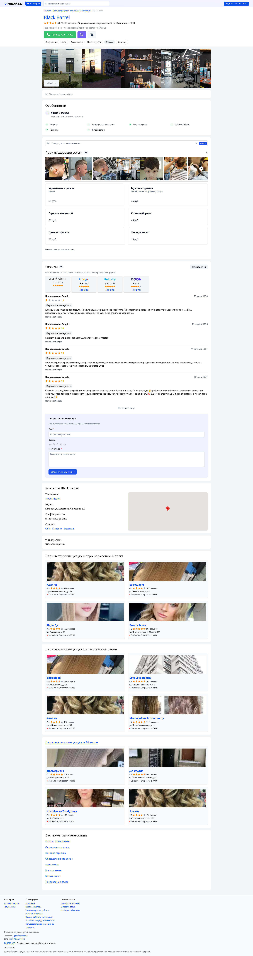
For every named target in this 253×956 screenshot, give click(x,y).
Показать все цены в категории (59, 249)
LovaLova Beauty (140, 677)
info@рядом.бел (17, 939)
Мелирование (53, 870)
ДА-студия (136, 771)
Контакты (122, 42)
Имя (51, 429)
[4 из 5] (61, 444)
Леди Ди (53, 625)
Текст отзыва (55, 449)
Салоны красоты (60, 10)
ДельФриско (55, 771)
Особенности (77, 42)
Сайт (47, 528)
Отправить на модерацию (63, 472)
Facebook (57, 528)
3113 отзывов (69, 23)
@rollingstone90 (21, 935)
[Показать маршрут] (91, 34)
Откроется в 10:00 (125, 23)
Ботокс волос (53, 876)
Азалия (52, 584)
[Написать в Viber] (81, 34)
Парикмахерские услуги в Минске (71, 742)
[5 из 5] (64, 444)
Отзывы (109, 42)
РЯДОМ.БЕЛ (9, 943)
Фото (64, 42)
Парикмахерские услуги (80, 10)
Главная (47, 10)
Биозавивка (52, 864)
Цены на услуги (94, 42)
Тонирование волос (56, 881)
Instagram (69, 528)
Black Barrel (57, 17)
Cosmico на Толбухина (62, 811)
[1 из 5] (50, 444)
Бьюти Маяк (137, 625)
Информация (51, 42)
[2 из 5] (53, 444)
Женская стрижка (55, 852)
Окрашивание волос (57, 847)
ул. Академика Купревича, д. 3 (96, 23)
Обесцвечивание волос (59, 858)
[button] (61, 594)
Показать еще (126, 408)
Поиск (203, 143)
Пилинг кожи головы (57, 841)
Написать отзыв (198, 267)
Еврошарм (136, 584)
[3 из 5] (57, 444)
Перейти (83, 289)
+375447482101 (53, 498)
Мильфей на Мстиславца (146, 718)
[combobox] (76, 3)
